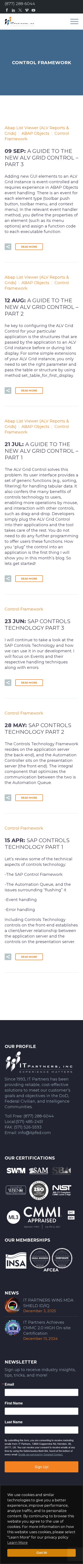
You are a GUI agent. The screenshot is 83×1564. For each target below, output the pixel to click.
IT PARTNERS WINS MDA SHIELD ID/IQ (48, 1303)
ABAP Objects (35, 133)
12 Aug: (41, 307)
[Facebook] (7, 10)
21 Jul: (41, 451)
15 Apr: (37, 843)
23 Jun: (37, 624)
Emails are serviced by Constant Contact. (40, 1454)
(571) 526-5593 (28, 1127)
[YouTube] (33, 10)
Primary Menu (74, 21)
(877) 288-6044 (20, 3)
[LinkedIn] (13, 10)
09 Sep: (41, 158)
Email (9, 1384)
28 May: (38, 728)
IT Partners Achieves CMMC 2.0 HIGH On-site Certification (47, 1328)
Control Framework (24, 609)
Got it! (41, 1553)
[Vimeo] (26, 10)
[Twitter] (20, 10)
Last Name (14, 1422)
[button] (8, 246)
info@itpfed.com (34, 1132)
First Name (14, 1403)
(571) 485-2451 (29, 1121)
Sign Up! (41, 1466)
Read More (29, 246)
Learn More (17, 1543)
